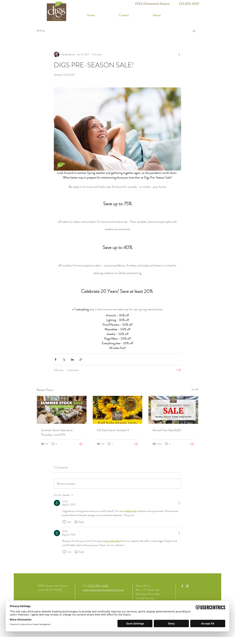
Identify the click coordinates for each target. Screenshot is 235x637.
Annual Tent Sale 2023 (167, 430)
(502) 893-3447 (98, 586)
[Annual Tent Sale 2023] (173, 410)
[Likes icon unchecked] (64, 522)
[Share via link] (80, 359)
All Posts (41, 30)
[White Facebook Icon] (182, 586)
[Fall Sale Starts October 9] (117, 410)
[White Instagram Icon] (187, 586)
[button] (194, 30)
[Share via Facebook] (55, 359)
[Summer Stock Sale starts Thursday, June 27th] (62, 410)
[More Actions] (179, 503)
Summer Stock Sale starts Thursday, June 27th (57, 432)
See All (194, 389)
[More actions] (179, 54)
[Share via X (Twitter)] (64, 359)
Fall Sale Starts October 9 (113, 430)
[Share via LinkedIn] (72, 359)
